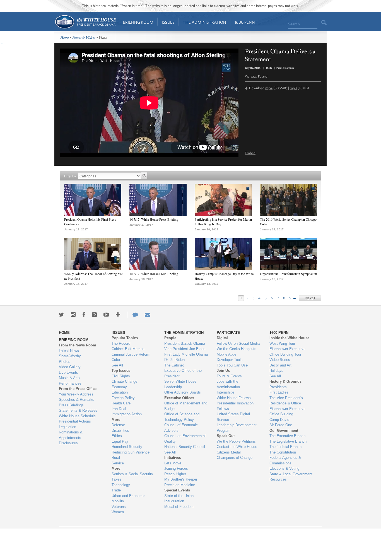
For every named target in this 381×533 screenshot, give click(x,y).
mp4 (269, 88)
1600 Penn (245, 22)
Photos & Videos (84, 37)
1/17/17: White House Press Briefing (153, 219)
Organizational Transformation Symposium (288, 273)
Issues (168, 22)
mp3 (293, 88)
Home (85, 22)
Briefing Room (138, 22)
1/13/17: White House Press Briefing (153, 273)
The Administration (204, 22)
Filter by (70, 176)
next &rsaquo (310, 298)
